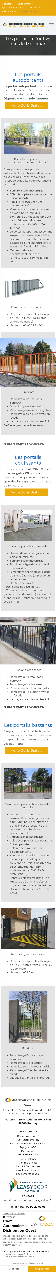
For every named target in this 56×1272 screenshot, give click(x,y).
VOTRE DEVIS (28, 11)
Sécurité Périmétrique (28, 1166)
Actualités (7, 3)
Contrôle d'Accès (28, 1162)
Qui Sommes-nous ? (12, 7)
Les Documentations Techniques (28, 1143)
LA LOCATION (9, 11)
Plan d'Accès (28, 1151)
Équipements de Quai (28, 1174)
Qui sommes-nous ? (28, 1136)
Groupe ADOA (35, 7)
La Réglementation (28, 1139)
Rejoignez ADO (28, 1147)
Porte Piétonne (28, 1159)
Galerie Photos (25, 3)
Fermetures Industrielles (28, 1170)
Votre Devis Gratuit (26, 105)
